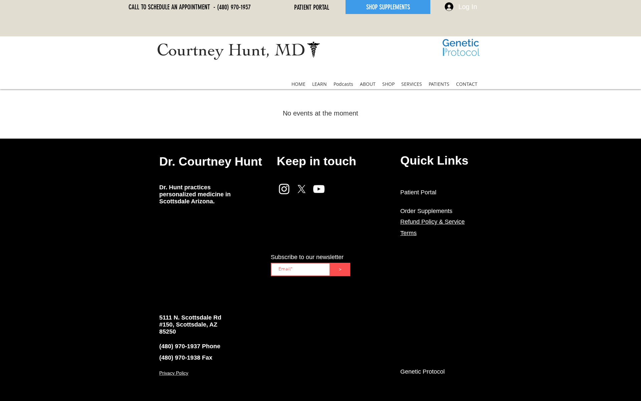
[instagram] (284, 189)
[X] (301, 189)
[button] (319, 84)
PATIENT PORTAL (311, 7)
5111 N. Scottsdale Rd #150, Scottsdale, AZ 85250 (190, 324)
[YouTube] (319, 189)
